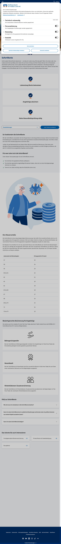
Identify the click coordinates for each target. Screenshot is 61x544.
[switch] (56, 26)
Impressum (20, 15)
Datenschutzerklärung (9, 15)
